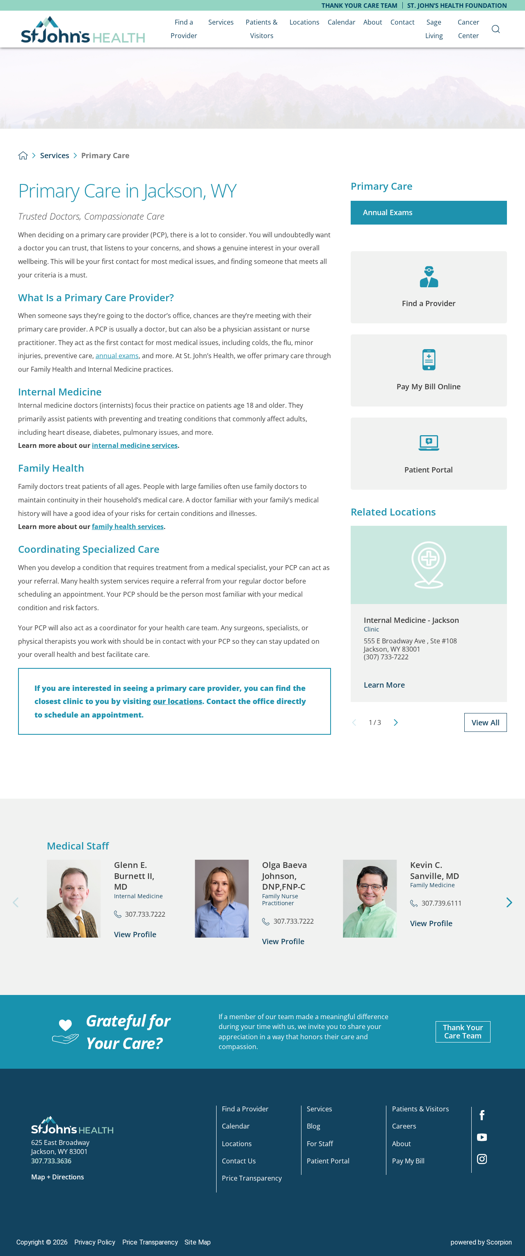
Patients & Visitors (420, 1109)
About (401, 1144)
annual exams (117, 355)
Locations (237, 1144)
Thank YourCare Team (463, 1031)
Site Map (198, 1242)
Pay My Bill (408, 1161)
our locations (177, 701)
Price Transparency (252, 1179)
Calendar (236, 1127)
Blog (313, 1127)
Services (54, 155)
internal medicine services (135, 445)
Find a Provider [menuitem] (184, 29)
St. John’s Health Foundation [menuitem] (457, 5)
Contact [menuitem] (402, 22)
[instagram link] (485, 1162)
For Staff (320, 1144)
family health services (128, 526)
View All (486, 722)
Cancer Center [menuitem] (468, 29)
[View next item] (396, 722)
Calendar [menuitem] (342, 22)
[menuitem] (496, 29)
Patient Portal (328, 1161)
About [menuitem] (372, 22)
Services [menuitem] (221, 22)
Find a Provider (245, 1109)
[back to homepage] (23, 155)
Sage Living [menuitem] (434, 29)
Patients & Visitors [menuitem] (262, 29)
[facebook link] (485, 1118)
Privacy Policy (94, 1242)
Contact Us (239, 1161)
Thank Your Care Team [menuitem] (359, 5)
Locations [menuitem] (305, 22)
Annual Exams (388, 212)
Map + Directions (57, 1176)
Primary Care (382, 186)
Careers (404, 1127)
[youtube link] (485, 1140)
